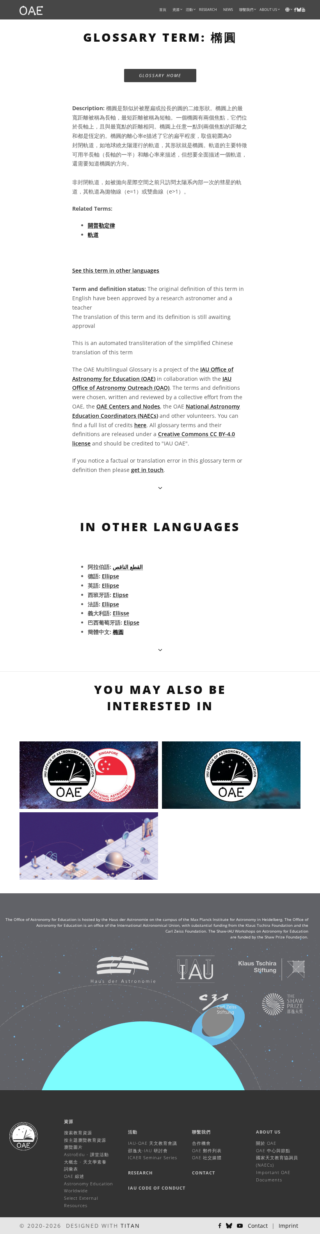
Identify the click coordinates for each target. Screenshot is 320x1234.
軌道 (93, 234)
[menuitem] (176, 9)
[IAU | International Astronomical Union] (185, 969)
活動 (132, 1132)
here (140, 425)
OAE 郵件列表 (207, 1150)
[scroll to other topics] (160, 649)
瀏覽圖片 (73, 1147)
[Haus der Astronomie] (113, 969)
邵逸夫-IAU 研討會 (148, 1150)
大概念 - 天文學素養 (85, 1162)
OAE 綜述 (74, 1176)
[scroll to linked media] (160, 487)
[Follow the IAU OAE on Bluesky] (229, 1225)
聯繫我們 (201, 1132)
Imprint (288, 1225)
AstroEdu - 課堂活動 (86, 1154)
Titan (130, 1225)
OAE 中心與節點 (273, 1150)
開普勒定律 (101, 225)
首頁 (162, 9)
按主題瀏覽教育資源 (85, 1140)
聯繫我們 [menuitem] (246, 9)
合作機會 (201, 1143)
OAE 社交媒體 (207, 1157)
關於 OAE (266, 1143)
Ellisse (121, 613)
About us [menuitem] (268, 9)
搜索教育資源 (78, 1132)
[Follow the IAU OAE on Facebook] (220, 1225)
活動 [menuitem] (189, 9)
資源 (176, 9)
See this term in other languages (115, 270)
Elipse (120, 595)
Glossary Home (160, 75)
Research (208, 9)
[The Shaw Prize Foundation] (273, 1004)
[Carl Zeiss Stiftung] (208, 1004)
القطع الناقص (128, 566)
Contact (203, 1173)
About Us (268, 1132)
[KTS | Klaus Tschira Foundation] (262, 969)
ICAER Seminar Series (152, 1157)
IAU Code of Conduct (156, 1188)
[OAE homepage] (31, 9)
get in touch (147, 470)
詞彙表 (71, 1169)
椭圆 (118, 631)
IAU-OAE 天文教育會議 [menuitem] (152, 1143)
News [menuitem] (228, 9)
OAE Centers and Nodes (128, 406)
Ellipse (110, 576)
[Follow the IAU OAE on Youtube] (303, 9)
